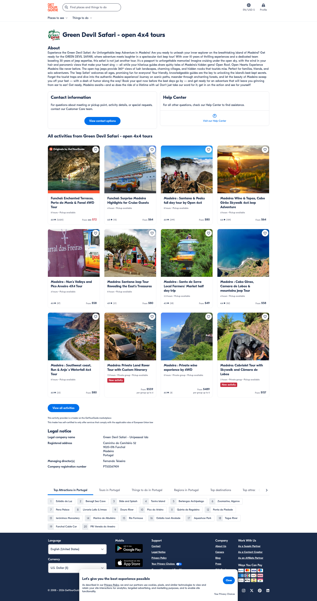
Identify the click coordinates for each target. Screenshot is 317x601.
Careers (219, 552)
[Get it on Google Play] (129, 549)
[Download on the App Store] (129, 563)
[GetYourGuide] (53, 7)
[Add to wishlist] (95, 149)
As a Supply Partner (249, 546)
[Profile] (263, 5)
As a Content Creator (250, 552)
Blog (218, 558)
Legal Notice (158, 552)
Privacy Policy (159, 558)
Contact (156, 546)
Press (218, 563)
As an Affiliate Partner (250, 558)
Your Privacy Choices (163, 563)
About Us (220, 546)
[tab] (70, 490)
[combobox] (91, 7)
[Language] (249, 5)
